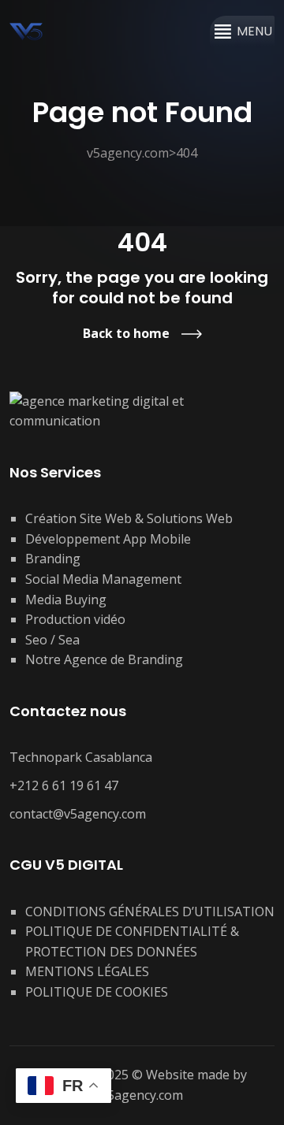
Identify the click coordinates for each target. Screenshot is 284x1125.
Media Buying (65, 599)
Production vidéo (75, 619)
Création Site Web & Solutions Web (129, 518)
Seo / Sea (52, 639)
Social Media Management (103, 579)
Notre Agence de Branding (104, 659)
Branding (52, 558)
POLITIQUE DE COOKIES (96, 992)
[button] (254, 31)
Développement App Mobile (108, 539)
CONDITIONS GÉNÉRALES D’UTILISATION (150, 911)
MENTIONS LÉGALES (87, 971)
